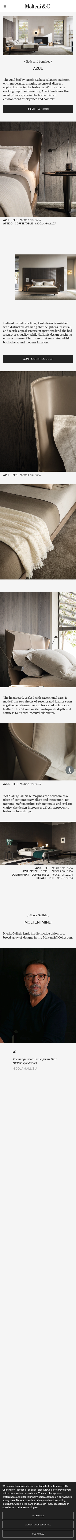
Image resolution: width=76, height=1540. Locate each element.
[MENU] (5, 6)
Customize (38, 1533)
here (10, 1504)
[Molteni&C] (38, 6)
